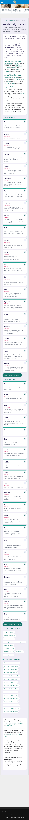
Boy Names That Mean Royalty (11, 685)
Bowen (9, 81)
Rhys (22, 79)
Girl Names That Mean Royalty (11, 698)
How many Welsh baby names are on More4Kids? (13, 758)
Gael (13, 83)
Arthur (16, 77)
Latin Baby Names (8, 642)
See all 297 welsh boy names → (12, 624)
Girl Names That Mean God (10, 692)
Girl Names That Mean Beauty (11, 666)
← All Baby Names (8, 655)
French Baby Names (9, 651)
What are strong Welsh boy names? (14, 730)
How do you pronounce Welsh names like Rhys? (12, 742)
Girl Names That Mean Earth (11, 689)
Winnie (19, 69)
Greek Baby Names (20, 642)
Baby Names (9, 20)
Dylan (9, 77)
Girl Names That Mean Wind (11, 669)
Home (4, 20)
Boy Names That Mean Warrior (11, 679)
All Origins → (19, 651)
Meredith (7, 67)
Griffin (18, 79)
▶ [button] (24, 121)
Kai (5, 83)
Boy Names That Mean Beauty (11, 705)
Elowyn (14, 67)
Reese (6, 63)
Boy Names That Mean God (10, 695)
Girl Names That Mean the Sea (11, 663)
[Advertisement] (14, 790)
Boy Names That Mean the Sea (11, 676)
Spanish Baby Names (9, 648)
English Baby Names (9, 632)
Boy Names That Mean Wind (11, 711)
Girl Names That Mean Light (11, 701)
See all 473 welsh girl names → (12, 375)
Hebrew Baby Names (9, 638)
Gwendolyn (18, 65)
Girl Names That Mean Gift (10, 672)
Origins (13, 20)
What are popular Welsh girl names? (14, 720)
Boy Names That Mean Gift (10, 682)
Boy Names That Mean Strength (11, 708)
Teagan (16, 63)
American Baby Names (9, 635)
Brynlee (6, 71)
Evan (8, 83)
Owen (6, 77)
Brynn (10, 63)
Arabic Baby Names (8, 645)
